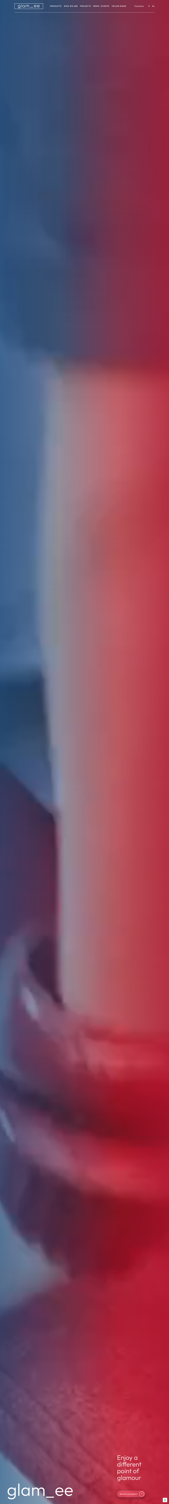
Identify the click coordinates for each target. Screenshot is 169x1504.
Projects (85, 6)
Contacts (139, 6)
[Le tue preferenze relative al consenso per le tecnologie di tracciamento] (165, 1500)
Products (56, 6)
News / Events (101, 6)
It (149, 6)
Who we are (71, 6)
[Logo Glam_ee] (28, 6)
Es (153, 6)
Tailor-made (119, 6)
